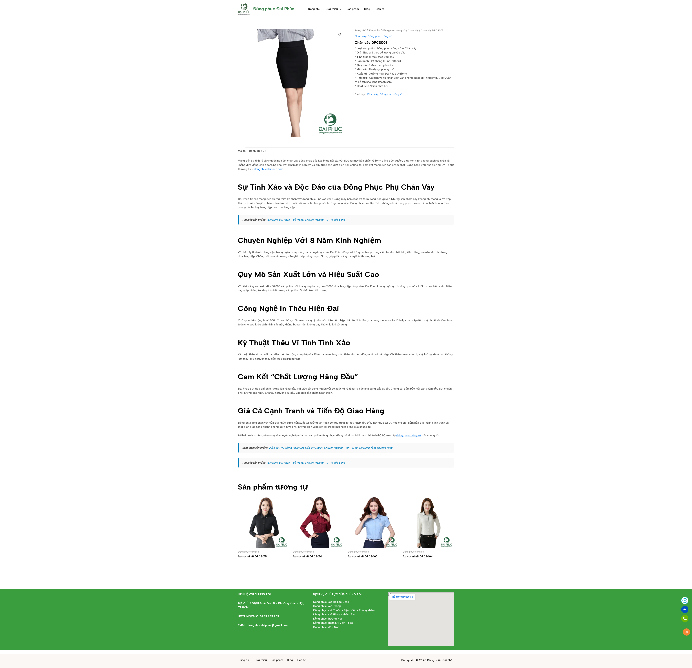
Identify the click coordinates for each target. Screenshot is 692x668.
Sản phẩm (353, 9)
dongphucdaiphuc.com (268, 169)
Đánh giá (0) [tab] (257, 151)
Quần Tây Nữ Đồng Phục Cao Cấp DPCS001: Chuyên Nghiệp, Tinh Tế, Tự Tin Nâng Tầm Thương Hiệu (330, 447)
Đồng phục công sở (393, 30)
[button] (339, 9)
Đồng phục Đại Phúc (273, 8)
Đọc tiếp (249, 563)
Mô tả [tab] (241, 151)
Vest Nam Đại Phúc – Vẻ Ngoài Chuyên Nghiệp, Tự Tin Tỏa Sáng (305, 219)
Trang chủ (314, 9)
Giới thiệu (331, 9)
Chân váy (413, 30)
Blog (367, 9)
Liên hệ (380, 9)
